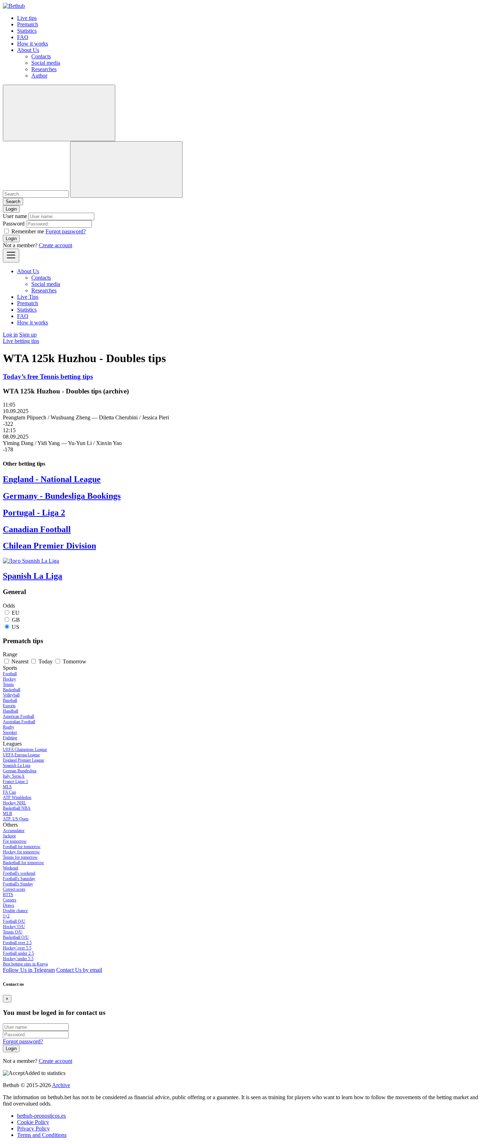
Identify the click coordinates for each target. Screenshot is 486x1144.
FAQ (22, 37)
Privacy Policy (33, 1129)
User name (15, 216)
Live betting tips (21, 341)
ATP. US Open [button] (15, 818)
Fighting (10, 737)
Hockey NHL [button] (14, 802)
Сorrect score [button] (14, 889)
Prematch (27, 24)
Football (10, 673)
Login (11, 238)
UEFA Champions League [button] (25, 749)
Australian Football (19, 721)
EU (16, 613)
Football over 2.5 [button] (17, 942)
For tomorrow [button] (15, 841)
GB (16, 620)
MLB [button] (7, 813)
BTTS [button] (8, 894)
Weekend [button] (10, 867)
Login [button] (11, 209)
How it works (32, 44)
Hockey (9, 679)
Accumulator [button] (14, 830)
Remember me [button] (27, 231)
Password (14, 224)
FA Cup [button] (9, 792)
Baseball (10, 700)
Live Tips (27, 297)
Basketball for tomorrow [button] (23, 862)
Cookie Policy (33, 1122)
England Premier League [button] (23, 760)
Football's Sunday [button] (18, 883)
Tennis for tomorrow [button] (20, 857)
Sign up (28, 335)
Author (39, 76)
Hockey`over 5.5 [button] (17, 948)
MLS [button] (7, 786)
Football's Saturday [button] (19, 878)
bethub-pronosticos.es (41, 1116)
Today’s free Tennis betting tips (48, 376)
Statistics (27, 31)
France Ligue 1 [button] (15, 781)
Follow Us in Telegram (29, 970)
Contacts (41, 56)
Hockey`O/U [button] (14, 926)
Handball (10, 711)
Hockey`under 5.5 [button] (18, 958)
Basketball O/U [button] (16, 937)
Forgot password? (66, 231)
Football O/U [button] (14, 921)
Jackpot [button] (9, 835)
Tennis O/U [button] (12, 932)
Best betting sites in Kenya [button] (25, 964)
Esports (9, 705)
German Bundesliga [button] (19, 770)
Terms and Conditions (42, 1135)
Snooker (10, 732)
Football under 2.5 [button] (18, 953)
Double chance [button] (15, 910)
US (15, 627)
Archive (61, 1085)
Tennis (8, 684)
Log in (10, 335)
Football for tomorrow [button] (22, 846)
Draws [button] (8, 905)
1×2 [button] (6, 915)
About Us (28, 50)
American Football (18, 716)
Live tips (27, 18)
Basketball (11, 689)
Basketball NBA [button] (17, 808)
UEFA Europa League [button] (21, 754)
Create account (55, 245)
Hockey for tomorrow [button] (21, 851)
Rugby (8, 727)
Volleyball (11, 695)
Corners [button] (9, 899)
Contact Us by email (79, 970)
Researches (44, 69)
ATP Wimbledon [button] (17, 797)
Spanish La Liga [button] (16, 765)
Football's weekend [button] (19, 873)
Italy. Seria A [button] (14, 776)
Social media (45, 63)
